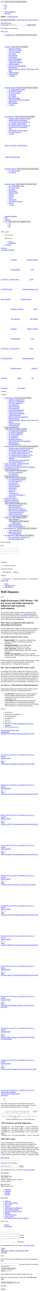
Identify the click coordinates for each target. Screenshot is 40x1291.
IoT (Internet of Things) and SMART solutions (20, 467)
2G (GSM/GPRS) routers (16, 186)
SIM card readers (15, 507)
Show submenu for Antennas (20, 47)
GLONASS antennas (15, 59)
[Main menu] (1, 230)
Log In (11, 241)
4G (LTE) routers (14, 187)
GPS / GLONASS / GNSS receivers (16, 145)
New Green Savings (15, 132)
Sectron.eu (8, 13)
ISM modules (13, 101)
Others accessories (16, 514)
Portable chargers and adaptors (18, 120)
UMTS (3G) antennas (15, 50)
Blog (6, 218)
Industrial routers (10, 184)
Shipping (7, 1213)
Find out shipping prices (8, 1268)
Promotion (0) (9, 718)
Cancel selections (6, 730)
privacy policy (30, 1170)
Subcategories (5, 732)
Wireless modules (10, 87)
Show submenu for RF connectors (26, 528)
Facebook (8, 1189)
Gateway (11, 196)
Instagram (8, 1191)
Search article (31, 25)
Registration (12, 243)
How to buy (8, 1204)
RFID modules (13, 103)
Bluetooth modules (14, 98)
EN (6, 7)
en (2, 1)
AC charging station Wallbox (17, 123)
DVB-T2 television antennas (17, 66)
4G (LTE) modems (14, 170)
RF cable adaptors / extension (19, 537)
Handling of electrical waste (13, 1211)
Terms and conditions (11, 1203)
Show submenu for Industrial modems (27, 169)
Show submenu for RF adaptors (25, 535)
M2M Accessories (12, 502)
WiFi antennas (13, 55)
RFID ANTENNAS (15, 60)
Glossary (7, 1206)
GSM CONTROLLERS (12, 157)
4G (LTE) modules (14, 93)
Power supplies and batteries (18, 515)
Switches (11, 194)
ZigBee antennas (14, 72)
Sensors (11, 198)
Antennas (7, 47)
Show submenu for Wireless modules (27, 87)
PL (6, 8)
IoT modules (12, 96)
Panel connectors (15, 532)
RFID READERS (15, 525)
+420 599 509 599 (12, 16)
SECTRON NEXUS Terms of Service (16, 1218)
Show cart (16, 1282)
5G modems (12, 172)
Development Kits (15, 505)
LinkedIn (7, 1193)
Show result (4, 580)
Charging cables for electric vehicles (20, 118)
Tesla (10, 129)
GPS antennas (13, 57)
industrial (30, 614)
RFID (8, 517)
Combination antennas (15, 62)
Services (11, 203)
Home (6, 584)
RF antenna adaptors (16, 539)
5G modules (12, 95)
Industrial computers (11, 216)
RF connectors (10, 528)
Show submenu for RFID (19, 517)
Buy (3, 762)
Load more (4, 1095)
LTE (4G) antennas (14, 52)
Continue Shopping (7, 1282)
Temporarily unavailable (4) (13, 714)
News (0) (8, 722)
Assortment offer (10, 35)
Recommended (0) (10, 716)
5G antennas (12, 54)
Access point (12, 199)
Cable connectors (15, 530)
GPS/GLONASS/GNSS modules (19, 100)
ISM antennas (13, 67)
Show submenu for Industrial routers (26, 184)
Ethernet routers (13, 193)
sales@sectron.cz (33, 20)
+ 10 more (12, 76)
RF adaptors (10, 535)
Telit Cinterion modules (12, 1209)
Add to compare (6, 758)
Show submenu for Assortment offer (26, 35)
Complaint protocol (11, 1215)
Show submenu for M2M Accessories (15, 503)
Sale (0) (7, 720)
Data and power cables (17, 509)
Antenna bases (13, 74)
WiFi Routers (13, 191)
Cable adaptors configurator (13, 1208)
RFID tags (16, 523)
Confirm (9, 1271)
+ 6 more (11, 205)
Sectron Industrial (10, 12)
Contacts (7, 220)
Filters (3, 1158)
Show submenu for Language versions (15, 1)
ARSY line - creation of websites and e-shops (15, 1250)
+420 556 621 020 (21, 20)
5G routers (12, 189)
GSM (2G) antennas (15, 48)
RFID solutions (14, 519)
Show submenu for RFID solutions (19, 521)
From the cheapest (18, 723)
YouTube (7, 1194)
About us (7, 1201)
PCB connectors (15, 533)
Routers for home (11, 498)
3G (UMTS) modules (15, 91)
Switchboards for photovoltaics (18, 130)
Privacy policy (9, 1216)
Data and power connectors (18, 510)
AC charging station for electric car (19, 122)
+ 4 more (11, 105)
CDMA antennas (14, 64)
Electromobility (9, 116)
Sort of (7, 1158)
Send (21, 1166)
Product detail (15, 1093)
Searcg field (4, 25)
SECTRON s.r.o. (6, 23)
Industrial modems (10, 169)
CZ (6, 5)
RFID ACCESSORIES (17, 526)
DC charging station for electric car (19, 125)
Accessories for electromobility (18, 127)
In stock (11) (9, 712)
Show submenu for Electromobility (24, 116)
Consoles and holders (16, 512)
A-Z (14, 727)
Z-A (17, 727)
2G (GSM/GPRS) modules (17, 89)
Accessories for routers (16, 201)
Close (3, 1271)
